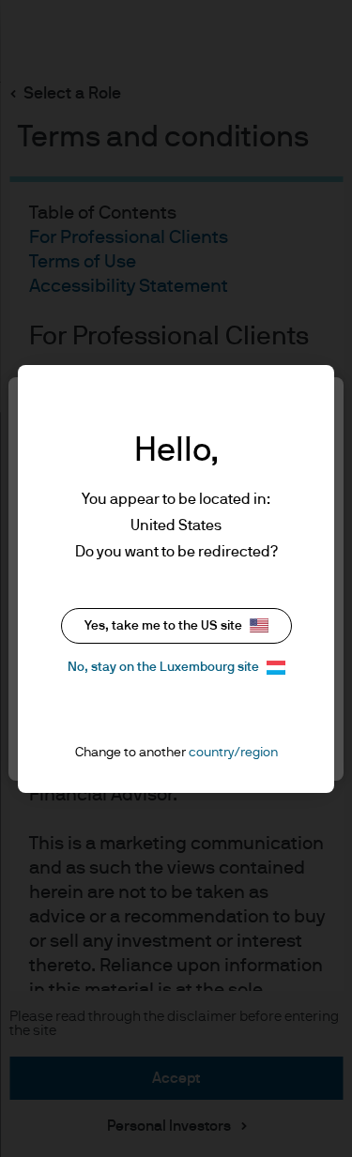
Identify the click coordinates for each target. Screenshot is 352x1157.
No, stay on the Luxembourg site (163, 667)
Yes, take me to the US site (163, 625)
